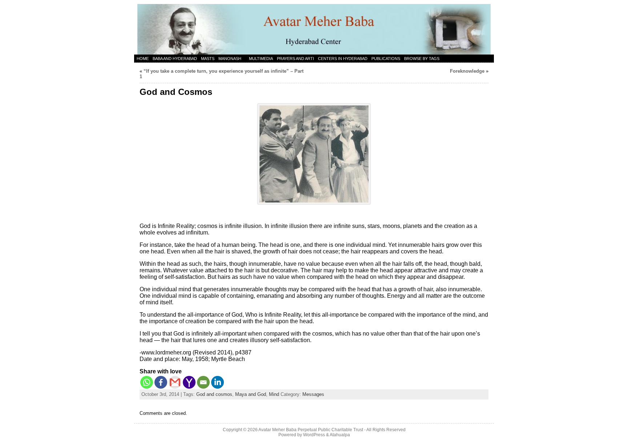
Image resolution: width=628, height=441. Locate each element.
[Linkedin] (217, 382)
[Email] (203, 382)
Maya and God (250, 394)
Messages (313, 394)
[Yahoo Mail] (189, 382)
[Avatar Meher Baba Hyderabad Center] (314, 27)
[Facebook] (160, 382)
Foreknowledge (467, 71)
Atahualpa (340, 434)
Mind (274, 394)
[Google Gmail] (175, 382)
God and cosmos (214, 394)
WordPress (314, 434)
